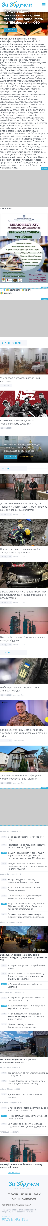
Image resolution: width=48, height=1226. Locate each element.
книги (28, 290)
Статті (16, 1199)
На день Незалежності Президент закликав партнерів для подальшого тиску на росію (26, 1016)
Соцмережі (29, 1199)
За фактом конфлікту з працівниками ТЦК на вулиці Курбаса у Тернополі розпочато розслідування (23, 594)
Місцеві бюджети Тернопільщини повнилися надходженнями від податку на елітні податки (27, 866)
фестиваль (15, 290)
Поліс (37, 1194)
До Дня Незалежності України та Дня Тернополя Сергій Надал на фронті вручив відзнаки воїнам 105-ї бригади (23, 506)
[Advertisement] (24, 188)
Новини (26, 1194)
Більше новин (14, 1173)
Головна (13, 1194)
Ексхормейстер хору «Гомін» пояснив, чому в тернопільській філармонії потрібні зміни (23, 732)
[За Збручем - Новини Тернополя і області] (17, 4)
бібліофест (9, 293)
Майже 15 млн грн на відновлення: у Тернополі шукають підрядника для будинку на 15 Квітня (26, 976)
